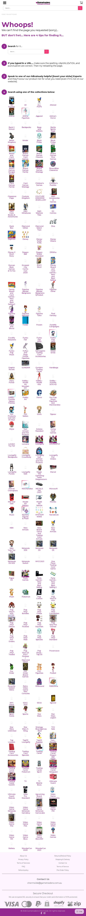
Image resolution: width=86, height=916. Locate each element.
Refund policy (23, 870)
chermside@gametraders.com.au (44, 883)
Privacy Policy (23, 859)
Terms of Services (23, 863)
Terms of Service (63, 867)
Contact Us (63, 863)
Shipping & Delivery (63, 859)
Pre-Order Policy (63, 870)
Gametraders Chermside (37, 911)
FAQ (23, 867)
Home (3, 14)
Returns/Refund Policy (62, 856)
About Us (23, 856)
